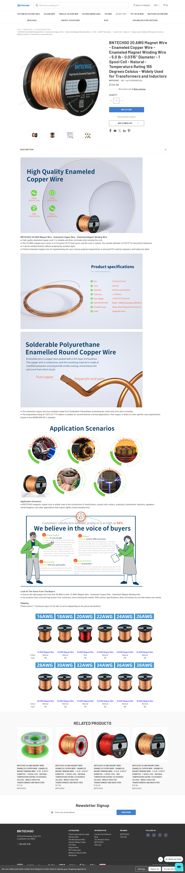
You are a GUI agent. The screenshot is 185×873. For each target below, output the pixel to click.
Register (146, 5)
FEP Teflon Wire (137, 14)
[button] (139, 89)
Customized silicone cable (28, 14)
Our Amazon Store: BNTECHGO (145, 20)
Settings (141, 869)
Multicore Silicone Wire (158, 14)
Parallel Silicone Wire (68, 14)
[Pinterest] (129, 130)
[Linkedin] (124, 130)
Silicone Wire (49, 14)
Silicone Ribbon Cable (91, 14)
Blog (106, 20)
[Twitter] (119, 130)
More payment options (127, 117)
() (166, 5)
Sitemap (97, 845)
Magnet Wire (121, 14)
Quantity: (113, 95)
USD (156, 5)
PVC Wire (108, 14)
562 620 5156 (24, 844)
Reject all (155, 869)
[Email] (115, 130)
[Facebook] (110, 130)
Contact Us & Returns (70, 20)
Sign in (138, 5)
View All (123, 837)
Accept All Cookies (172, 869)
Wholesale (32, 20)
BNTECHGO (124, 834)
